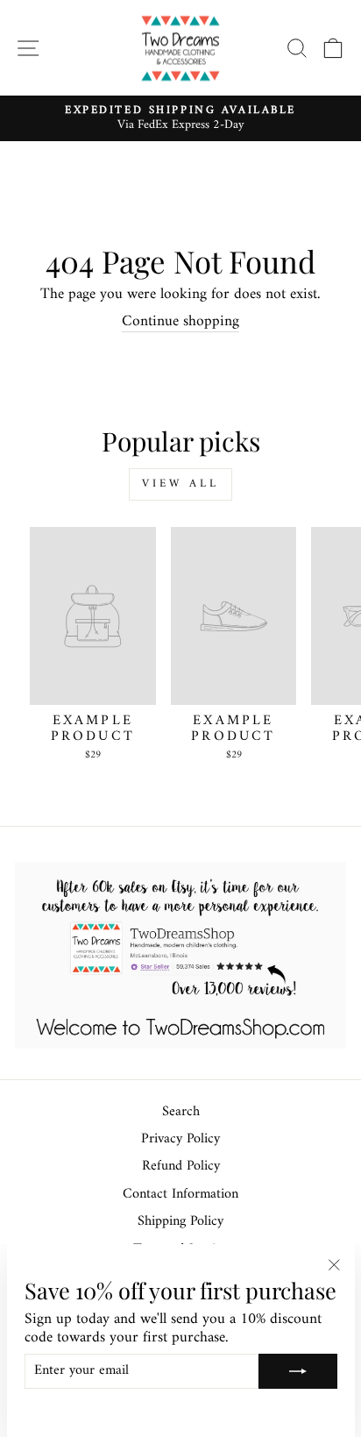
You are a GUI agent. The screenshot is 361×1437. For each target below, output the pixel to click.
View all (180, 483)
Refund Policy (181, 1166)
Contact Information (180, 1194)
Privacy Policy (180, 1139)
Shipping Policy (180, 1222)
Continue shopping (180, 322)
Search (181, 1112)
